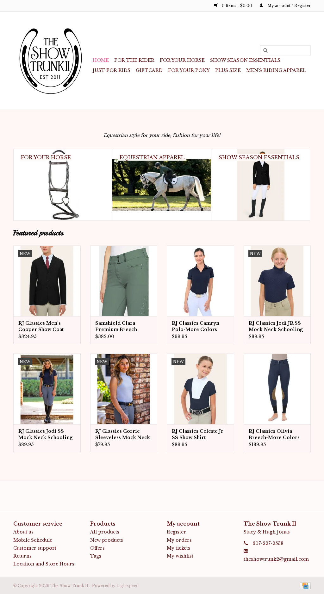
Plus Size (228, 70)
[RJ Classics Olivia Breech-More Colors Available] (277, 389)
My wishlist (180, 556)
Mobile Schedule (32, 540)
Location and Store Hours (43, 564)
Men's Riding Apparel (276, 70)
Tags (95, 556)
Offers (97, 548)
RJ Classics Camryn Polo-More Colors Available (195, 326)
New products (106, 540)
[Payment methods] (304, 585)
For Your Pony (189, 70)
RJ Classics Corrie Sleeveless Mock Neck (122, 434)
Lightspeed (127, 585)
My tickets (178, 548)
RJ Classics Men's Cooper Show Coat (41, 326)
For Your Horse (182, 60)
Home (101, 60)
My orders (179, 540)
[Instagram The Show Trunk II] (168, 495)
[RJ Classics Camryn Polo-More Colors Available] (200, 281)
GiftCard (149, 70)
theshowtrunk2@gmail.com (276, 559)
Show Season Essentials (245, 60)
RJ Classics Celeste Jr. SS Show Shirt (198, 434)
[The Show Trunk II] (52, 60)
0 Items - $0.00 (237, 5)
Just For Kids (111, 70)
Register (176, 532)
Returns (22, 556)
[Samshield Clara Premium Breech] (124, 281)
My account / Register (288, 5)
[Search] (263, 50)
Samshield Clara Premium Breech (116, 326)
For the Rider (134, 60)
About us (23, 532)
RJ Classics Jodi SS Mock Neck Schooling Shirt (45, 434)
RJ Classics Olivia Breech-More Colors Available (274, 434)
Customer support (34, 548)
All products (104, 532)
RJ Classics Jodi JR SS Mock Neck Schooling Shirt (276, 326)
